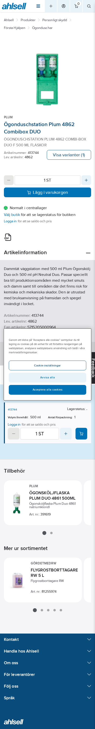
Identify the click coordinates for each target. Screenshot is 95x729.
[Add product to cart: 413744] (81, 433)
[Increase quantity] (86, 180)
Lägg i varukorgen (50, 192)
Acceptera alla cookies (48, 389)
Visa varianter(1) (69, 154)
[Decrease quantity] (9, 180)
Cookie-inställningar (47, 365)
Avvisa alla (47, 377)
